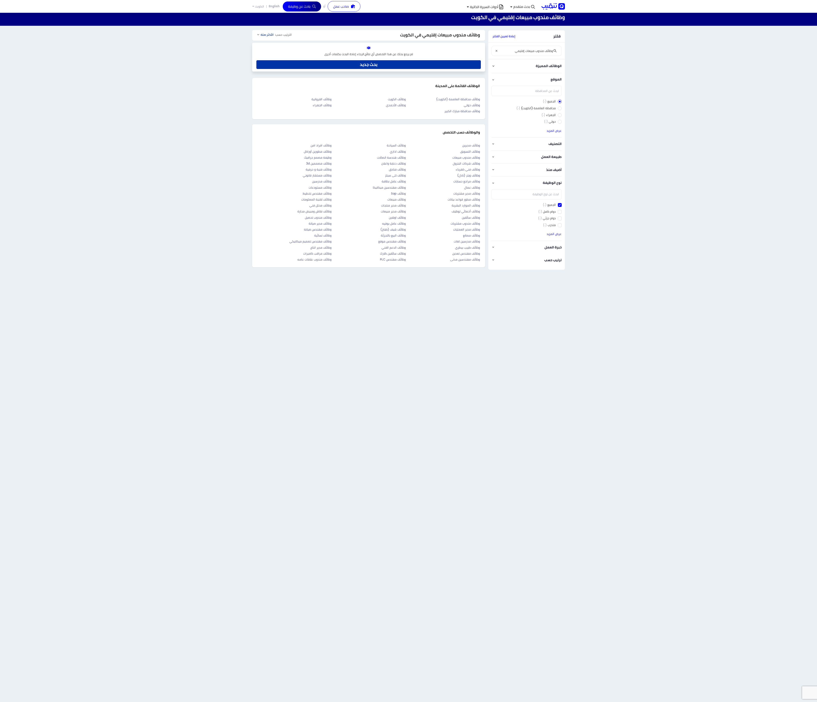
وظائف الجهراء (322, 105)
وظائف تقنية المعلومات (316, 199)
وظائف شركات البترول (466, 163)
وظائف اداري (398, 151)
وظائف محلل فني (320, 205)
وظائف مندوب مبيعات (466, 157)
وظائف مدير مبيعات (393, 211)
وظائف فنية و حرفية (318, 169)
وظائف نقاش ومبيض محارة (314, 211)
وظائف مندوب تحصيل (318, 217)
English (274, 6)
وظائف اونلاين (397, 217)
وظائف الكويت (397, 99)
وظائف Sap (398, 193)
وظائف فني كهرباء (468, 169)
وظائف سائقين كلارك (393, 253)
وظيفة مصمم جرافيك (317, 157)
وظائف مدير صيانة (320, 223)
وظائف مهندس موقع (392, 241)
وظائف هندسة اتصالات (391, 157)
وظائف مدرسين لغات (467, 241)
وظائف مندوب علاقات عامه (314, 259)
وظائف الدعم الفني (393, 247)
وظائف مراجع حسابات (466, 181)
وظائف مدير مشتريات (466, 193)
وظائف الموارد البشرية (466, 205)
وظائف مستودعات (320, 187)
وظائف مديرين (471, 145)
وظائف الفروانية (321, 99)
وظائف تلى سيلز (395, 175)
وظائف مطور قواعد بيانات (464, 199)
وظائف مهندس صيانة (317, 229)
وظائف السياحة (396, 145)
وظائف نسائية (322, 235)
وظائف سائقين (471, 217)
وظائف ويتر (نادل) (468, 175)
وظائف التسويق (470, 151)
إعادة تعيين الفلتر (504, 36)
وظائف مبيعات (396, 199)
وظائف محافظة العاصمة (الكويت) (458, 99)
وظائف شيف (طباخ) (393, 229)
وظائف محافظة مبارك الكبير (462, 111)
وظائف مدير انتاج (320, 247)
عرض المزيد (554, 131)
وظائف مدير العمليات (466, 229)
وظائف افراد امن (321, 145)
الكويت (259, 6)
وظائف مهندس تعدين (466, 253)
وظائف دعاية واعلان (393, 163)
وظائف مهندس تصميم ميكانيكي (310, 241)
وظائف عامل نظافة (394, 181)
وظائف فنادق (397, 169)
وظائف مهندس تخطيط (317, 193)
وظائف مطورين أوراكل (317, 151)
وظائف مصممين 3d (318, 163)
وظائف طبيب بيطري (467, 247)
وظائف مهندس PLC (393, 259)
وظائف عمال (472, 187)
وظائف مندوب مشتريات (465, 223)
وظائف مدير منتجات (393, 205)
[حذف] (496, 51)
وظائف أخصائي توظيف (466, 211)
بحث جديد (368, 64)
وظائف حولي (472, 105)
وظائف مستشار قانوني (317, 175)
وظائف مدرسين (321, 181)
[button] (522, 7)
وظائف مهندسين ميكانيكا (389, 187)
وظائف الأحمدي (396, 105)
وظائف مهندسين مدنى (465, 259)
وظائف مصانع (471, 235)
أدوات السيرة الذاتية (484, 6)
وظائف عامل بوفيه (394, 223)
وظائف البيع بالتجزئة (393, 235)
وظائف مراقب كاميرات (317, 253)
